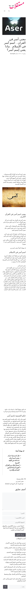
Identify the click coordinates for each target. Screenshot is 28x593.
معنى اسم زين (14, 248)
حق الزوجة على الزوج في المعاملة (14, 484)
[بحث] (5, 587)
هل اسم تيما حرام (13, 456)
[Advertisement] (14, 115)
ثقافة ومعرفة (20, 479)
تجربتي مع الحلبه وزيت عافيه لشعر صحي (15, 557)
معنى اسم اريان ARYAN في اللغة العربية (14, 460)
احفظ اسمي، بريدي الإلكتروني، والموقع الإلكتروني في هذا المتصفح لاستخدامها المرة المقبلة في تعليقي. (13, 528)
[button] (9, 11)
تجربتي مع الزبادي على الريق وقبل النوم (15, 567)
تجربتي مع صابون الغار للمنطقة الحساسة (15, 560)
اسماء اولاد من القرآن (12, 465)
